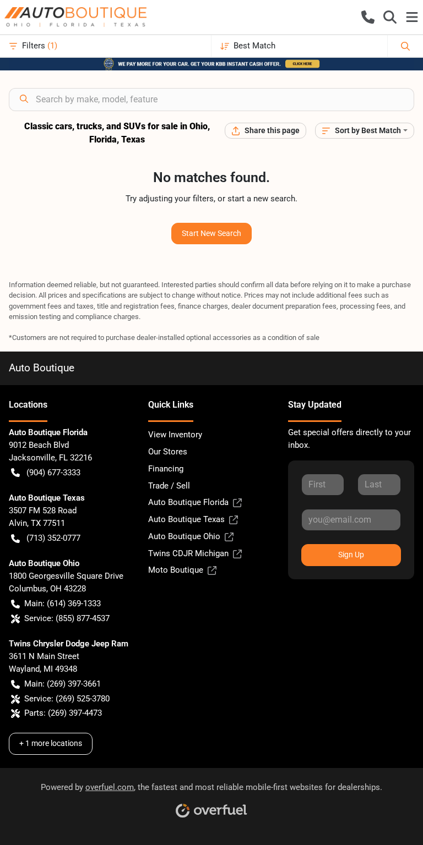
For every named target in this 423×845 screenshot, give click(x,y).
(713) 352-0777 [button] (53, 538)
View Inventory (175, 435)
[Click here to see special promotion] (211, 63)
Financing (165, 469)
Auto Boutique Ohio (184, 536)
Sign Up (351, 554)
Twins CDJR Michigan (188, 553)
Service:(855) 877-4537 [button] (67, 618)
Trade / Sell (169, 486)
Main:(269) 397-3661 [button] (62, 684)
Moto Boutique (175, 570)
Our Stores (167, 452)
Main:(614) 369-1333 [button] (62, 603)
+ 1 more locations (50, 743)
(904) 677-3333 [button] (53, 473)
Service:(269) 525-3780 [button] (67, 699)
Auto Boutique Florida (188, 502)
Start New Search (211, 233)
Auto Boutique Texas (186, 519)
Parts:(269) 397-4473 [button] (63, 713)
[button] (368, 17)
